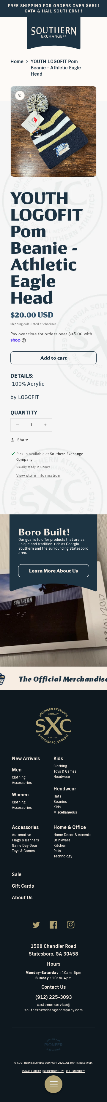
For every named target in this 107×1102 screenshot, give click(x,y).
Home (16, 61)
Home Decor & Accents (72, 835)
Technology (63, 856)
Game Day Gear (24, 845)
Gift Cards (23, 886)
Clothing (19, 777)
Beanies (60, 801)
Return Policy (75, 1071)
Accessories (22, 782)
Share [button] (22, 439)
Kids (57, 807)
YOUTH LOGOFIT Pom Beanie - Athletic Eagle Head (56, 67)
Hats (57, 796)
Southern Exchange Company (37, 1062)
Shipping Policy (53, 1071)
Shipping (16, 324)
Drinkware (62, 840)
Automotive (21, 835)
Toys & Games (65, 771)
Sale (16, 874)
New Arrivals (26, 758)
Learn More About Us (53, 571)
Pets (57, 851)
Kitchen (60, 845)
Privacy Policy (31, 1071)
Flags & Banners (25, 840)
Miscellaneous (65, 812)
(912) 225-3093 (53, 997)
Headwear (62, 776)
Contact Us (53, 987)
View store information (38, 475)
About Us (22, 897)
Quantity (23, 412)
